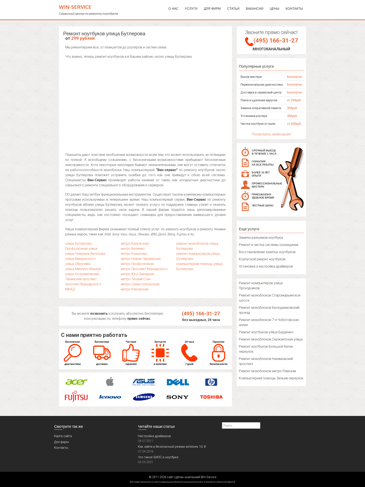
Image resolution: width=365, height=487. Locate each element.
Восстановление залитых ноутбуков (267, 252)
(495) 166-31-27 (201, 314)
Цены (274, 9)
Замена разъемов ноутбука (261, 238)
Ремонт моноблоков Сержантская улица (270, 339)
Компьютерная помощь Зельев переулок (271, 378)
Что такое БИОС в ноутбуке (158, 457)
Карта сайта (63, 436)
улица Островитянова (82, 274)
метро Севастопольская (140, 284)
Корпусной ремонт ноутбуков (262, 259)
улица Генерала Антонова (85, 254)
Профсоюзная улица (81, 249)
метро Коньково (134, 254)
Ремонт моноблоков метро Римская (267, 371)
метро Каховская (134, 289)
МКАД (70, 289)
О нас (173, 9)
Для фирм (61, 442)
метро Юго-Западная (137, 274)
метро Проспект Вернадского (144, 269)
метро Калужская (135, 243)
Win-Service (75, 7)
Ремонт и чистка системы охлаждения (268, 245)
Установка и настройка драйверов (266, 266)
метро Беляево (133, 249)
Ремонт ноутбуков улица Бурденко (266, 332)
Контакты (294, 9)
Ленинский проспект (81, 279)
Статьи (233, 9)
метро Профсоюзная (137, 264)
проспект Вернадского (83, 284)
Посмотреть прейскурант (271, 134)
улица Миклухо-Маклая (83, 269)
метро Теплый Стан (135, 279)
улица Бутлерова (78, 243)
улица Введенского (80, 259)
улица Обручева (77, 264)
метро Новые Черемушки (141, 259)
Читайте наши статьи (156, 426)
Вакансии (254, 9)
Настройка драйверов (154, 436)
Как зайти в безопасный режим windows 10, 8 (172, 447)
